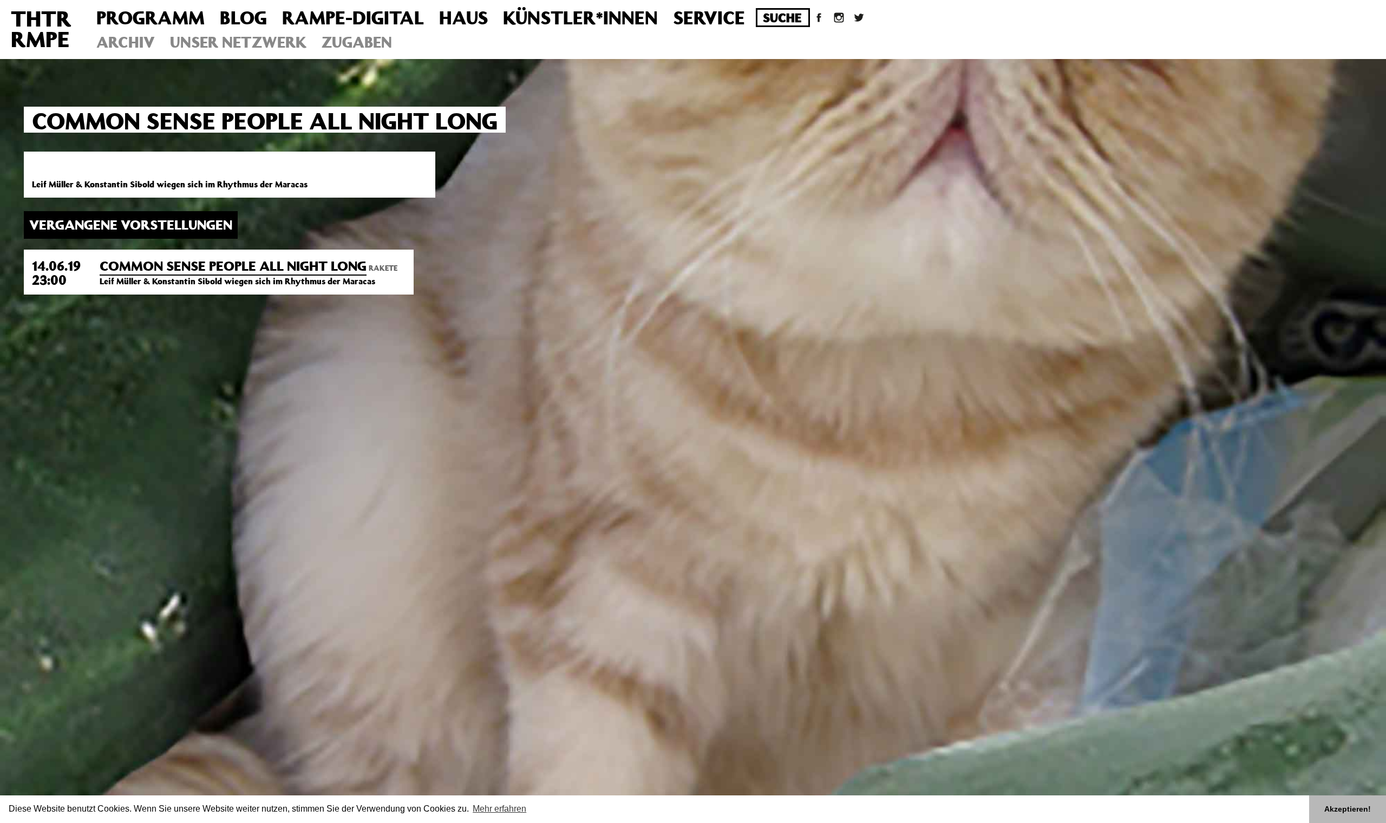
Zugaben (357, 42)
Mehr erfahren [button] (499, 808)
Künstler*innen (580, 17)
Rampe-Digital (353, 17)
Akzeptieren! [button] (1347, 809)
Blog (243, 17)
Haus (463, 17)
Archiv (125, 42)
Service (709, 17)
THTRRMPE (41, 28)
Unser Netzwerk (238, 42)
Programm (150, 17)
